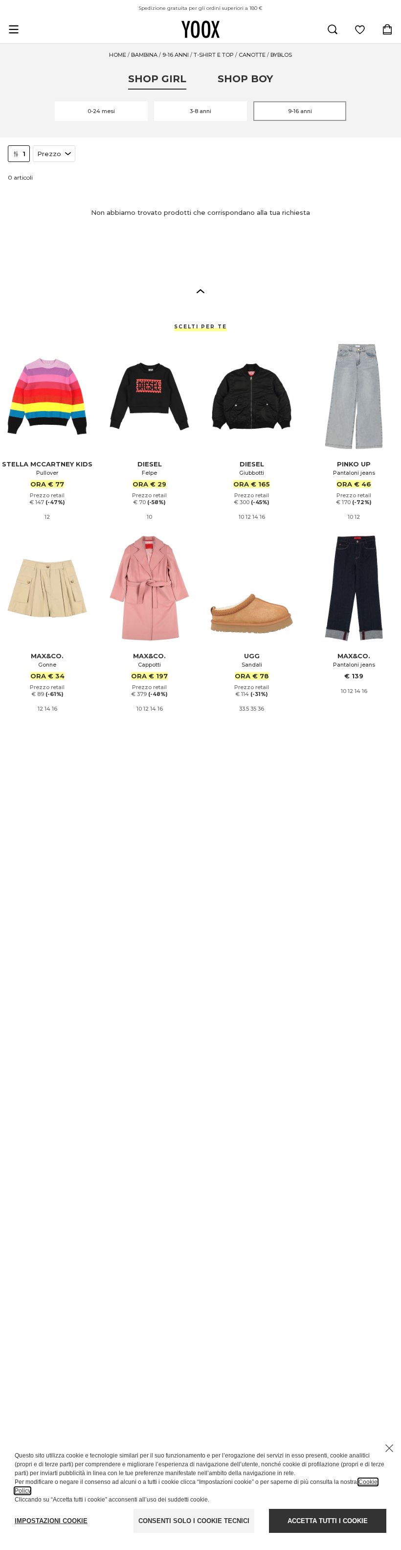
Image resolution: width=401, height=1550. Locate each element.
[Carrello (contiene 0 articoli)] (387, 29)
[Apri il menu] (13, 29)
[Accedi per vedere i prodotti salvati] (360, 29)
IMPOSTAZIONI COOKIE (51, 1521)
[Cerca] (332, 29)
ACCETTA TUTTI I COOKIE (328, 1521)
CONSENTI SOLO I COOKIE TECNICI (193, 1521)
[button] (200, 290)
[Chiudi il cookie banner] (389, 1448)
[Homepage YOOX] (200, 29)
